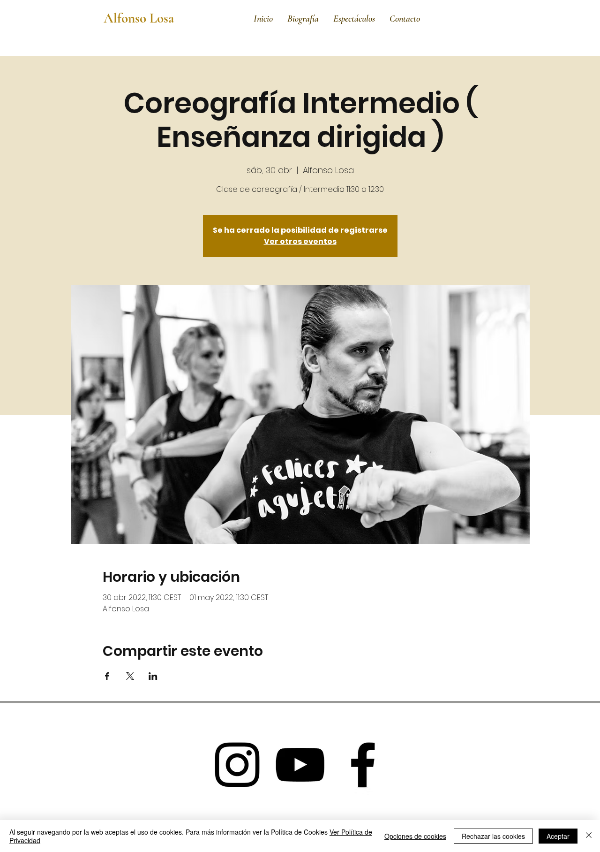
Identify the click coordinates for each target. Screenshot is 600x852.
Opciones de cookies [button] (415, 836)
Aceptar (558, 836)
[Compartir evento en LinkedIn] (153, 676)
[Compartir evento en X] (130, 676)
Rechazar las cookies (493, 836)
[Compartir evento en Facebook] (107, 676)
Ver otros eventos (300, 241)
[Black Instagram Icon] (237, 765)
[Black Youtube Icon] (300, 765)
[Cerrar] (588, 836)
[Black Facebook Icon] (363, 765)
